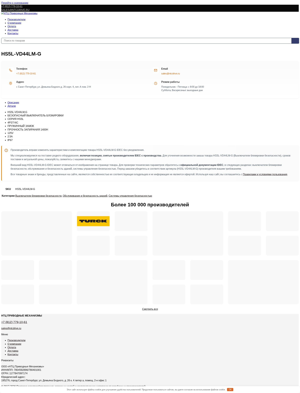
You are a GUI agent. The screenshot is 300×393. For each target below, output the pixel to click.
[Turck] (93, 221)
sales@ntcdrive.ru (170, 73)
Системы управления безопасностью (130, 195)
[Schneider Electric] (187, 233)
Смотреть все (150, 309)
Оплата (12, 26)
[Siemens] (36, 233)
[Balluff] (17, 294)
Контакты (13, 33)
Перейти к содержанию (14, 3)
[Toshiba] (168, 270)
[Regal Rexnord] (17, 270)
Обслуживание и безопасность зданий (85, 195)
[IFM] (244, 221)
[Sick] (282, 221)
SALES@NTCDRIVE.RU (15, 10)
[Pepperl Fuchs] (282, 245)
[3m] (93, 245)
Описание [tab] (13, 102)
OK (230, 389)
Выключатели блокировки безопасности (38, 195)
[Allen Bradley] (131, 221)
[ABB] (244, 245)
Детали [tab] (12, 106)
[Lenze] (206, 270)
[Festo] (55, 270)
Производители (16, 19)
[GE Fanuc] (206, 294)
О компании (14, 23)
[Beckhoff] (263, 282)
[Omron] (112, 282)
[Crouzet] (131, 245)
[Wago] (168, 294)
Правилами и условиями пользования (265, 174)
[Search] (295, 40)
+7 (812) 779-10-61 (11, 6)
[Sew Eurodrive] (55, 294)
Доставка (13, 30)
